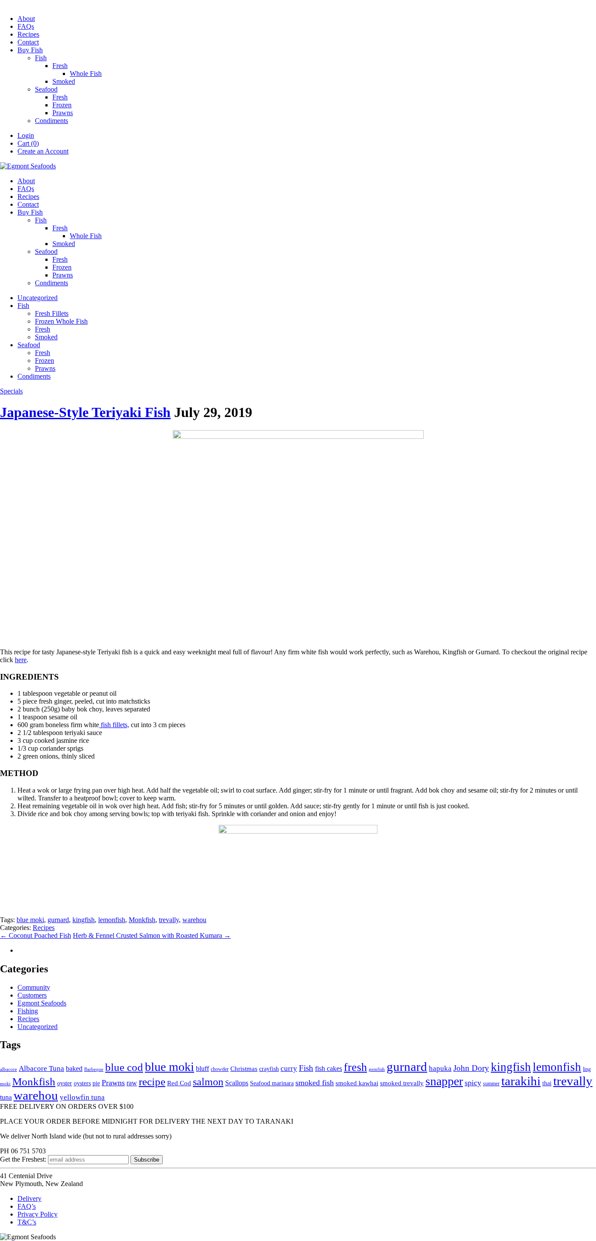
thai (546, 1083)
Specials (11, 391)
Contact (28, 42)
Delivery (29, 1198)
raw (132, 1083)
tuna (6, 1097)
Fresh (60, 65)
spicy (473, 1082)
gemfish (377, 1069)
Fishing (27, 1011)
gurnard (58, 919)
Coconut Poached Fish (35, 935)
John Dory (471, 1068)
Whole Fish (86, 73)
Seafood (46, 89)
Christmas (243, 1068)
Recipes (28, 34)
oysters (82, 1083)
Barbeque (93, 1069)
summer (491, 1083)
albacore (8, 1069)
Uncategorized (37, 297)
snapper (444, 1081)
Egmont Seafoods (41, 1003)
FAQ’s (26, 1206)
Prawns (62, 112)
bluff (202, 1068)
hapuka (440, 1068)
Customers (32, 995)
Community (33, 987)
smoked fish (314, 1082)
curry (289, 1068)
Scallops (236, 1083)
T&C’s (26, 1222)
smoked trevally (402, 1083)
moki (5, 1083)
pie (96, 1083)
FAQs (25, 26)
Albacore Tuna (41, 1068)
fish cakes (328, 1068)
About (26, 18)
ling (587, 1069)
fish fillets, (114, 724)
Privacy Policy (37, 1214)
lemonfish (111, 919)
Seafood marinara (272, 1083)
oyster (64, 1083)
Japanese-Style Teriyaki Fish (85, 412)
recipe (152, 1081)
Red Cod (179, 1083)
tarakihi (521, 1081)
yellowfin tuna (82, 1097)
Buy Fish (30, 50)
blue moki (30, 919)
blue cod (124, 1067)
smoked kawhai (357, 1083)
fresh (355, 1067)
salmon (208, 1081)
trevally (169, 919)
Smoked (63, 81)
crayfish (269, 1069)
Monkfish (142, 919)
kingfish (83, 919)
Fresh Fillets (52, 313)
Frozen (62, 105)
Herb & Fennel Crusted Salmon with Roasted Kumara (152, 935)
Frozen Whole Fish (61, 321)
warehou (194, 919)
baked (74, 1068)
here (21, 659)
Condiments (51, 120)
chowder (220, 1069)
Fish (41, 58)
